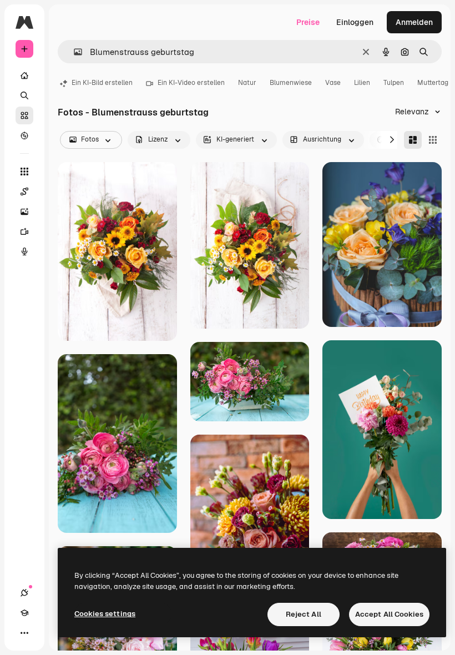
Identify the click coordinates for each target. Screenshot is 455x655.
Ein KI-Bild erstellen (102, 82)
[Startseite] (24, 75)
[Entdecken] (24, 135)
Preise (308, 22)
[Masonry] (413, 140)
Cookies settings (104, 613)
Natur (247, 82)
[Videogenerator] (24, 231)
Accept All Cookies (389, 614)
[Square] (433, 140)
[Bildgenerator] (24, 211)
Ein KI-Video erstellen (191, 82)
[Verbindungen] (24, 593)
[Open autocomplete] (73, 52)
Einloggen (354, 22)
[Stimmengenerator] (24, 251)
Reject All (303, 614)
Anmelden (414, 22)
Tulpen (393, 82)
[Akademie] (24, 613)
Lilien (362, 82)
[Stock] (24, 115)
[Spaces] (24, 191)
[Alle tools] (24, 171)
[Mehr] (24, 633)
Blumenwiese (291, 82)
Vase (333, 82)
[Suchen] (24, 95)
